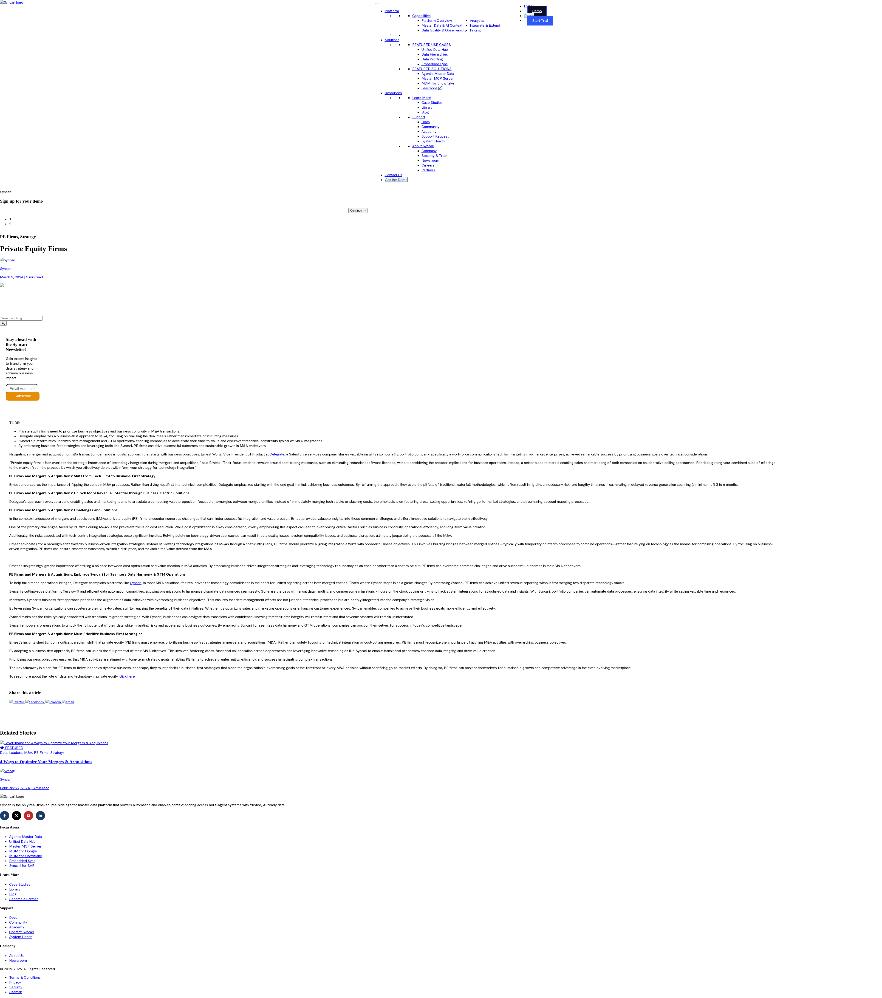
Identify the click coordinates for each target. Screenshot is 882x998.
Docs (425, 121)
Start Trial (540, 20)
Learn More (421, 97)
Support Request (435, 136)
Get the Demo (396, 179)
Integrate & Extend (485, 25)
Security (15, 987)
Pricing (475, 30)
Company (429, 150)
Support (418, 117)
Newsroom (430, 160)
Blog (425, 112)
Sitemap (15, 992)
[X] (16, 815)
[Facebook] (4, 815)
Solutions (392, 39)
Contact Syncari (21, 932)
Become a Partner (23, 898)
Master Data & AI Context (441, 25)
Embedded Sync (434, 64)
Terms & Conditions (25, 977)
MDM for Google (23, 851)
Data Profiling (432, 59)
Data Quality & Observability (443, 30)
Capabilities (421, 15)
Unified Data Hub (434, 49)
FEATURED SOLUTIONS (432, 68)
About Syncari (423, 146)
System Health (433, 141)
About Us (16, 955)
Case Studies (432, 102)
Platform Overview (436, 20)
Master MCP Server (437, 78)
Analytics (477, 20)
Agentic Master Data (437, 73)
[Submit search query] (3, 323)
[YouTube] (28, 815)
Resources (393, 92)
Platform (392, 10)
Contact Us (393, 174)
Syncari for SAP (21, 865)
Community (430, 126)
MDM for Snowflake (437, 83)
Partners (428, 170)
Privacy (15, 982)
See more (429, 88)
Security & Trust (434, 155)
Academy (428, 131)
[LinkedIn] (40, 815)
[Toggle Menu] (377, 3)
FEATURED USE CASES (431, 44)
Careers (428, 165)
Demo (537, 10)
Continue (356, 210)
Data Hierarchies (434, 54)
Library (427, 107)
